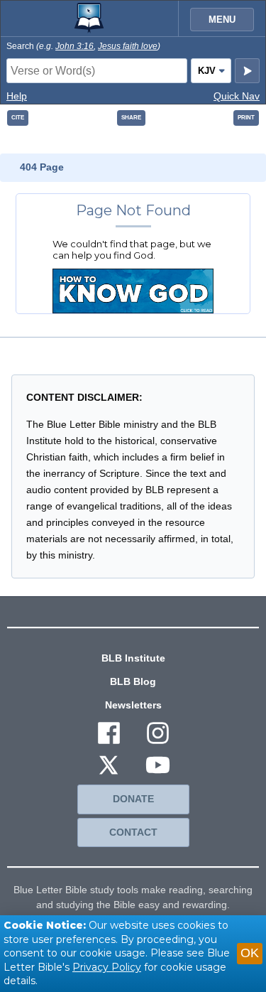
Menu (222, 19)
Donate (133, 798)
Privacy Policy (106, 967)
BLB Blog (133, 681)
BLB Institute (133, 658)
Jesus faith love (127, 46)
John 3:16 (74, 46)
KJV (207, 70)
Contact (133, 832)
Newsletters (133, 705)
